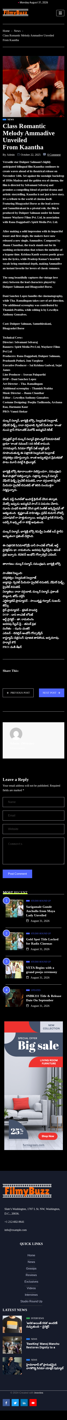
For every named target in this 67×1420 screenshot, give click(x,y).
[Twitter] (15, 1402)
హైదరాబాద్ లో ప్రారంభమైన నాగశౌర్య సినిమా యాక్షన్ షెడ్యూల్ (44, 1366)
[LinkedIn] (24, 1402)
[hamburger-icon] (60, 13)
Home (6, 30)
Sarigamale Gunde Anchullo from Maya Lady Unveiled (40, 911)
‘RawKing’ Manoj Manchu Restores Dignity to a (42, 1345)
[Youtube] (33, 1402)
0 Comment (54, 154)
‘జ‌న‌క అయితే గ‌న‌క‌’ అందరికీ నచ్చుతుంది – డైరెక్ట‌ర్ (41, 1324)
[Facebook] (6, 1402)
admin (11, 154)
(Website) (27, 743)
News (17, 30)
